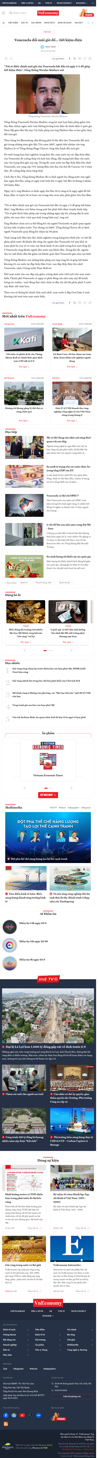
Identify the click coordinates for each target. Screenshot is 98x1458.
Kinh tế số (49, 23)
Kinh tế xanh (64, 23)
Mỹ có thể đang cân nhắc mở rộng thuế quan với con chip (69, 440)
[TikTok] (30, 1415)
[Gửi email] (80, 59)
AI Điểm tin (48, 913)
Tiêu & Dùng (27, 3)
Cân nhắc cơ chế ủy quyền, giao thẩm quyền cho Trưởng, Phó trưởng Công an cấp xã (71, 1097)
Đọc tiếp (11, 432)
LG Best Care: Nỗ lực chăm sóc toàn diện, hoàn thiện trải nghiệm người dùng (72, 357)
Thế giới (25, 626)
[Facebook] (6, 1415)
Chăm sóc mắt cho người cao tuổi (24, 1093)
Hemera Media (46, 1445)
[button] (45, 650)
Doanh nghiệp (57, 324)
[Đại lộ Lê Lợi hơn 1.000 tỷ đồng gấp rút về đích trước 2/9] (48, 1015)
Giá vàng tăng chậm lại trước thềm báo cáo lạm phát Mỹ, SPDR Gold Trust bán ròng (48, 670)
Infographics (73, 807)
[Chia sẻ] (90, 59)
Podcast (62, 807)
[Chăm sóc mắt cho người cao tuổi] (24, 1077)
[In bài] (6, 59)
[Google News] (58, 59)
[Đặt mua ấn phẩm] (86, 12)
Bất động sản (9, 378)
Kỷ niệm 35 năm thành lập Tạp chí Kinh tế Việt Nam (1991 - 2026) (71, 1198)
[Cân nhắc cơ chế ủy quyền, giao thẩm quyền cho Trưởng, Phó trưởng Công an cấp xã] (72, 1077)
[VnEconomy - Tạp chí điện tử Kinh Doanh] (48, 1302)
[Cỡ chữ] (11, 59)
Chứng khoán (9, 3)
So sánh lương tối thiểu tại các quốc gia (69, 557)
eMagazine (86, 807)
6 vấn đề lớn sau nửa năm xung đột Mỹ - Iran (69, 527)
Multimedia (13, 807)
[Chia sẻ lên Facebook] (70, 59)
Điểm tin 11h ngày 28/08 (33, 941)
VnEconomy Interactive (67, 1264)
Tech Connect (64, 3)
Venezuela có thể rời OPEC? (63, 496)
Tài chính (36, 23)
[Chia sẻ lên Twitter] (75, 59)
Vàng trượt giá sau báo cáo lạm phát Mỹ (33, 705)
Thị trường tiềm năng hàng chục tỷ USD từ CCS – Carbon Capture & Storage (71, 1141)
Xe (39, 3)
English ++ (81, 3)
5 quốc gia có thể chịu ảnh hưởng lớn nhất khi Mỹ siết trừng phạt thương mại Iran (66, 632)
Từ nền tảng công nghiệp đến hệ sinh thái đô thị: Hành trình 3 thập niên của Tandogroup (70, 897)
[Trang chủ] (3, 22)
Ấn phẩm (48, 732)
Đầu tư (24, 23)
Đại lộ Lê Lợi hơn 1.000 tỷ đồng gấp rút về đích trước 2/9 (45, 1046)
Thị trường (80, 23)
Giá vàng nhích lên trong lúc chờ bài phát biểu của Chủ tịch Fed (46, 680)
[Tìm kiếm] (11, 13)
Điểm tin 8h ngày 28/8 (32, 959)
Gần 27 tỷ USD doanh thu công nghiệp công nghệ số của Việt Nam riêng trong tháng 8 (72, 411)
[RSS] (6, 1423)
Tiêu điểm (13, 23)
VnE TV (48, 3)
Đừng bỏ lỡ (13, 595)
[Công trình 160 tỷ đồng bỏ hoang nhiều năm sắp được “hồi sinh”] (24, 1120)
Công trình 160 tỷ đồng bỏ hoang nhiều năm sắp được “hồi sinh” (22, 1139)
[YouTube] (22, 1415)
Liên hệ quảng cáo (72, 1396)
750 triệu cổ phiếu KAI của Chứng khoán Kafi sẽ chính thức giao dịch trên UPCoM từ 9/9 (24, 357)
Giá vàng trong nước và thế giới (23, 1264)
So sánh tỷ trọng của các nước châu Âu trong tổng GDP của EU (68, 469)
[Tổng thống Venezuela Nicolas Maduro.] (48, 76)
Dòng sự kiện (48, 1160)
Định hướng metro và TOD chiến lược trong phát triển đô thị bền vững (24, 1198)
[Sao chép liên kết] (85, 59)
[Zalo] (38, 1415)
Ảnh (5, 1368)
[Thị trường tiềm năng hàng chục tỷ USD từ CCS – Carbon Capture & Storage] (72, 1120)
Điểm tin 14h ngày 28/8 (33, 923)
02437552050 (61, 1390)
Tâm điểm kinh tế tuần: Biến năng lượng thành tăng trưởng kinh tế (25, 897)
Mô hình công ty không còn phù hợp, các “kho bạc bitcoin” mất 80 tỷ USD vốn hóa (51, 694)
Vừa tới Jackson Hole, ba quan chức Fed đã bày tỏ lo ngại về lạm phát (49, 717)
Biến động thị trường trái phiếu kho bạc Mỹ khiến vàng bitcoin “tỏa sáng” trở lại (25, 632)
